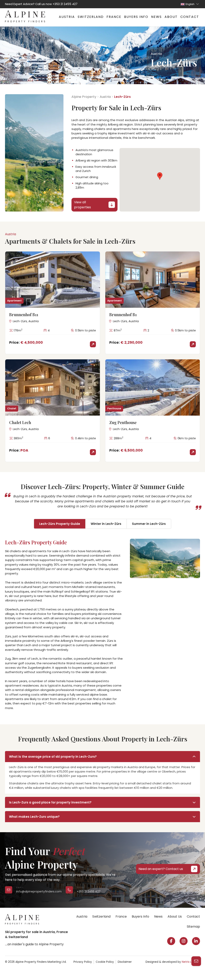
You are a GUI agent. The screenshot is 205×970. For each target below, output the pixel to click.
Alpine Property (83, 96)
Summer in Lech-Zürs (149, 524)
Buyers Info (136, 16)
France (114, 16)
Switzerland (91, 16)
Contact (189, 16)
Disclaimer (125, 962)
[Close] (197, 908)
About (171, 16)
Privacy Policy (82, 962)
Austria (67, 16)
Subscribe (139, 957)
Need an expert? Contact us (161, 869)
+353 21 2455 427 (65, 4)
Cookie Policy (105, 962)
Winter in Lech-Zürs (106, 524)
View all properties (82, 205)
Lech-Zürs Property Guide (59, 524)
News (156, 16)
